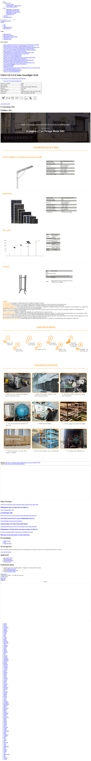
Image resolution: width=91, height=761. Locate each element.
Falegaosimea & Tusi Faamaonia (13, 5)
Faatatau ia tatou (7, 541)
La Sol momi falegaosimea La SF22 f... (12, 69)
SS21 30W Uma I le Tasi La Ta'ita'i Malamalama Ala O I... (18, 518)
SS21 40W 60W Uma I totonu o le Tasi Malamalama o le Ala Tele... (18, 46)
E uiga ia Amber (10, 4)
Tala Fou (5, 15)
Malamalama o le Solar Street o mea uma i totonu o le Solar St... (19, 529)
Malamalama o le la (7, 27)
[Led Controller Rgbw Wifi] (7, 510)
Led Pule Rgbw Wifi (6, 513)
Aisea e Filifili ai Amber (11, 6)
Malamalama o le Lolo (11, 13)
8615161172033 (11, 571)
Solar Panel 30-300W (8, 66)
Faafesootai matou (7, 17)
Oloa (4, 8)
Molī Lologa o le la (7, 38)
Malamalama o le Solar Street (12, 9)
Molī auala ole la (7, 28)
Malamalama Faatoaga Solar (12, 10)
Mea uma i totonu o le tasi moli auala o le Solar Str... (15, 51)
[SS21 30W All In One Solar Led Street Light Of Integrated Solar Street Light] (18, 515)
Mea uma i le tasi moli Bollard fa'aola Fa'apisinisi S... (15, 58)
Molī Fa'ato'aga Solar (8, 35)
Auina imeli (3, 577)
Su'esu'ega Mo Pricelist (6, 552)
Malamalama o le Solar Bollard (13, 12)
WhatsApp (3, 579)
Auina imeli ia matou (5, 103)
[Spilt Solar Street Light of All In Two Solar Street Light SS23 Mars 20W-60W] (19, 526)
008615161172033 (11, 569)
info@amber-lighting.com (12, 570)
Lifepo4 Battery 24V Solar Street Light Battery (14, 524)
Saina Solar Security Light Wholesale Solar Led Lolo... (15, 61)
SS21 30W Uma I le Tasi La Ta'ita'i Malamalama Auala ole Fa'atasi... (18, 48)
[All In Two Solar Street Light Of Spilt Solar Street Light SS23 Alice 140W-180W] (19, 504)
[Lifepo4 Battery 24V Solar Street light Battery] (11, 521)
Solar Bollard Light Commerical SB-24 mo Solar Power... (16, 53)
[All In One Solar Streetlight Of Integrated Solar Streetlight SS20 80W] (17, 532)
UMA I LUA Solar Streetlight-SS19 (11, 71)
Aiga (4, 1)
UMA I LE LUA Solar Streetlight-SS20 (12, 56)
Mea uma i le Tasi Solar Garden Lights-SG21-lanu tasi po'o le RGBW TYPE (23, 462)
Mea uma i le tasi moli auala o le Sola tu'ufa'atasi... (15, 535)
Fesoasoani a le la (10, 14)
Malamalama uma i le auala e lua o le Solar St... (15, 507)
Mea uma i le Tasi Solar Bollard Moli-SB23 (15, 463)
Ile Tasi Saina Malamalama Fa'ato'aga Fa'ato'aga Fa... (15, 64)
